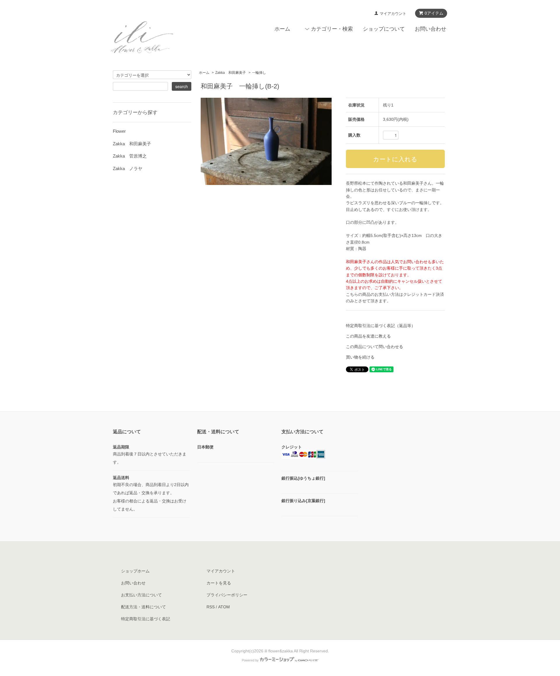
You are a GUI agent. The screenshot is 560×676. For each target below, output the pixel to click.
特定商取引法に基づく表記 (145, 618)
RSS (210, 607)
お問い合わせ (430, 29)
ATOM (224, 607)
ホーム (282, 29)
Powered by (250, 660)
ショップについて (384, 29)
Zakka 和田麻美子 (230, 73)
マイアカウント (393, 13)
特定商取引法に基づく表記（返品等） (380, 325)
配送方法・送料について (143, 607)
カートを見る (218, 583)
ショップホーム (135, 571)
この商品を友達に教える (368, 336)
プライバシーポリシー (226, 595)
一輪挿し (259, 73)
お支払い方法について (141, 595)
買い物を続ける (360, 357)
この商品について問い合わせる (374, 346)
